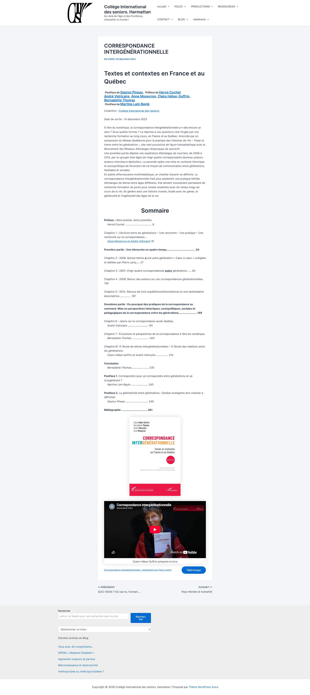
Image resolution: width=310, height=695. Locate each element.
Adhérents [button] (199, 19)
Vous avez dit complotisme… (75, 646)
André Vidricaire (116, 96)
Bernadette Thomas (119, 100)
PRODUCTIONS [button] (200, 6)
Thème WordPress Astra (203, 687)
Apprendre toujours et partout (76, 659)
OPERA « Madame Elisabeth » (76, 652)
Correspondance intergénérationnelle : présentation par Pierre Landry (138, 570)
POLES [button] (178, 6)
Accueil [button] (161, 6)
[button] (167, 6)
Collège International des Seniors (139, 110)
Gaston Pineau (131, 92)
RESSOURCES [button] (226, 6)
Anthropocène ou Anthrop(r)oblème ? (81, 671)
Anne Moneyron (143, 96)
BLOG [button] (181, 19)
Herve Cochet (170, 92)
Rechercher (64, 610)
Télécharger (193, 570)
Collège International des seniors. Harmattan (127, 9)
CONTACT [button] (163, 19)
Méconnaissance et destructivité (78, 665)
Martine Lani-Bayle (135, 104)
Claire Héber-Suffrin (173, 96)
